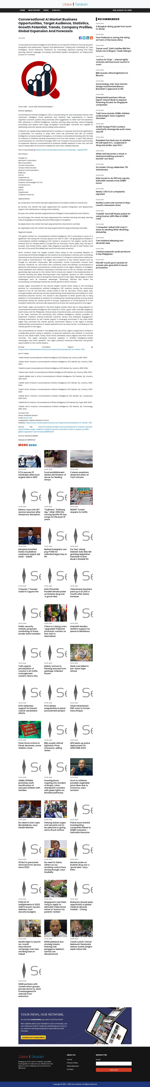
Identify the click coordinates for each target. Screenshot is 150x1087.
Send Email (27, 418)
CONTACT (56, 10)
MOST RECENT (34, 10)
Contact (70, 1069)
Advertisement (73, 1066)
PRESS (46, 10)
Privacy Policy (72, 1063)
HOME (22, 10)
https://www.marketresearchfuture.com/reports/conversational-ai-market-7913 (51, 349)
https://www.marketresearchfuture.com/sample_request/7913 (61, 150)
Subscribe (114, 1070)
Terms (69, 1059)
